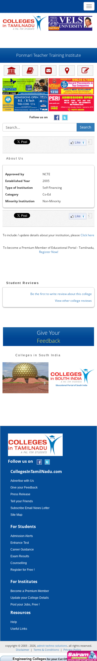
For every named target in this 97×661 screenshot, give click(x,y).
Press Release (20, 494)
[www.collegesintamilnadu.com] (24, 23)
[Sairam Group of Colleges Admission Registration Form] (81, 656)
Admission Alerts (21, 536)
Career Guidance (22, 549)
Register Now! (48, 252)
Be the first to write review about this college (61, 294)
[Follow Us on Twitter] (47, 462)
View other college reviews (73, 300)
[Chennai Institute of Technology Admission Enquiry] (25, 86)
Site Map (16, 514)
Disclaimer (22, 650)
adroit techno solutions (52, 646)
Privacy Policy (72, 650)
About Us (14, 158)
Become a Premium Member (29, 591)
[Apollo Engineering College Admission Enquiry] (71, 86)
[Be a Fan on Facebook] (39, 462)
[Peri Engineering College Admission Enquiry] (71, 103)
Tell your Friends (21, 501)
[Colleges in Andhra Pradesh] (51, 377)
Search (85, 127)
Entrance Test (19, 542)
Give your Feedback (24, 487)
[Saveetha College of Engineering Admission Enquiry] (25, 103)
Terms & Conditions (46, 650)
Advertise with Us (22, 480)
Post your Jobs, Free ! (25, 604)
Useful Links (18, 628)
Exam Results (19, 556)
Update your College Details (29, 598)
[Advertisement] (48, 39)
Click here (87, 235)
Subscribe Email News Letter (29, 508)
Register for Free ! (22, 570)
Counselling (18, 563)
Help (13, 622)
